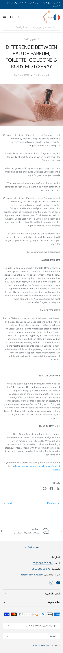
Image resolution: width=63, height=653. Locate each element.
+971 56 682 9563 (43, 563)
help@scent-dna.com (31, 574)
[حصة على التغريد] (58, 488)
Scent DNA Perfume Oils (43, 645)
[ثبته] (44, 488)
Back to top (33, 547)
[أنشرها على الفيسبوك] (51, 488)
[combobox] (31, 27)
